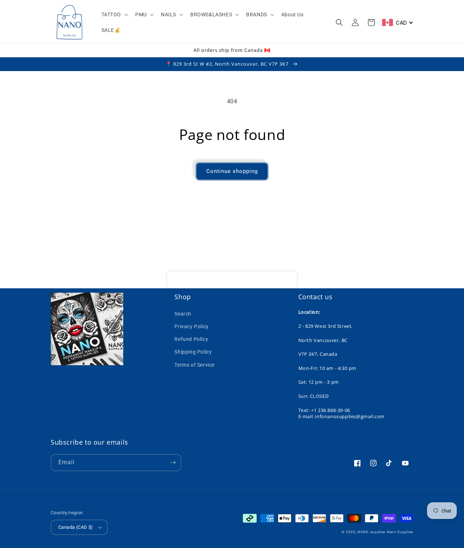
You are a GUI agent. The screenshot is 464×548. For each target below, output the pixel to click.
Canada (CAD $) (75, 527)
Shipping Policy (193, 352)
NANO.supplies (371, 532)
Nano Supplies (400, 532)
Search (182, 314)
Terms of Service (194, 365)
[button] (114, 14)
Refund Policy (191, 339)
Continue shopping (232, 171)
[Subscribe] (289, 279)
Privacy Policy (191, 326)
